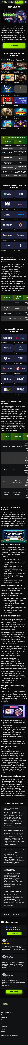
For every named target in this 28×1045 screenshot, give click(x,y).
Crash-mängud (19, 59)
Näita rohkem (14, 991)
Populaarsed (4, 59)
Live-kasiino (12, 59)
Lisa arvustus (14, 933)
